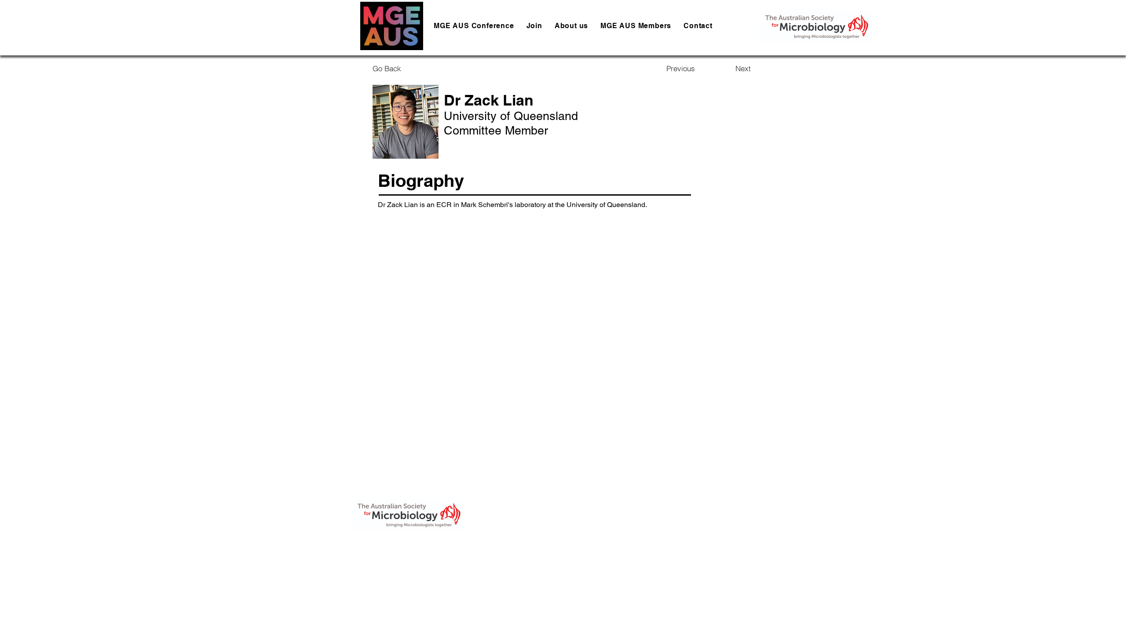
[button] (571, 25)
